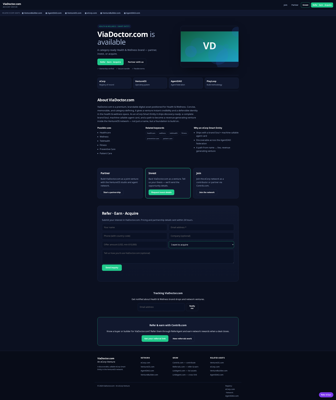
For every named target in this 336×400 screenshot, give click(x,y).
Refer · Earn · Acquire (322, 5)
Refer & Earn (326, 395)
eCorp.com (145, 362)
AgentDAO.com (147, 370)
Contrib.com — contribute (184, 362)
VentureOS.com (147, 366)
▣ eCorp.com (89, 13)
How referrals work (182, 338)
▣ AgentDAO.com (51, 13)
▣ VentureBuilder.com (30, 13)
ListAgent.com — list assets (185, 370)
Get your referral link (155, 338)
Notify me (192, 307)
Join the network (206, 192)
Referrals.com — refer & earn (185, 366)
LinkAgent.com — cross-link (185, 374)
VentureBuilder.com (149, 374)
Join (285, 5)
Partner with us (135, 62)
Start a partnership (112, 192)
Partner (295, 5)
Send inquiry (112, 267)
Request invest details (161, 192)
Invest (305, 5)
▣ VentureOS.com (71, 13)
